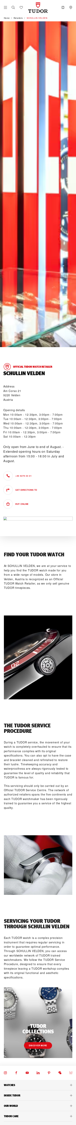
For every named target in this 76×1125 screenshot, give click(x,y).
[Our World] (38, 1106)
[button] (13, 7)
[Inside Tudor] (38, 1095)
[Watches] (38, 1085)
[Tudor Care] (38, 1116)
